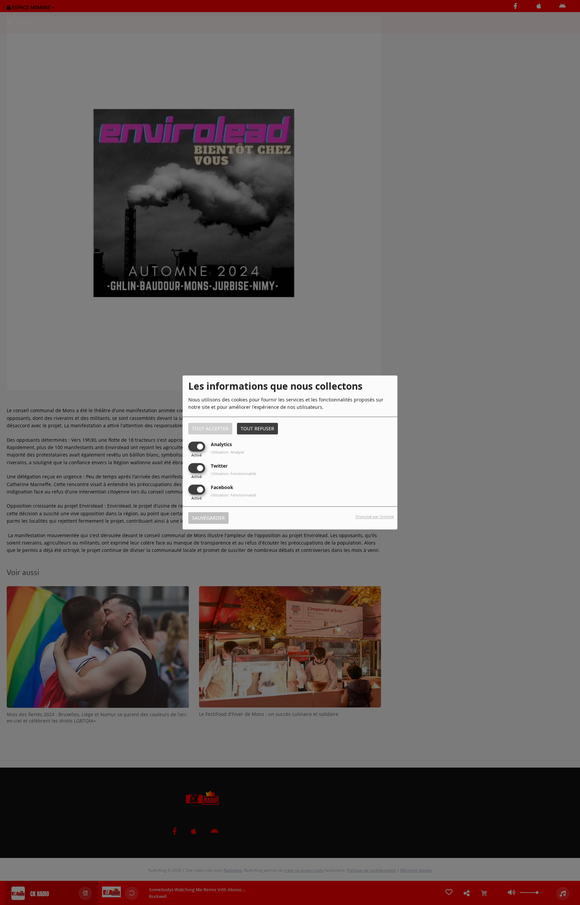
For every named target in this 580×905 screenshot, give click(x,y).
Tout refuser (257, 428)
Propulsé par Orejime (375, 516)
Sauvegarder (208, 518)
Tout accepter (210, 428)
